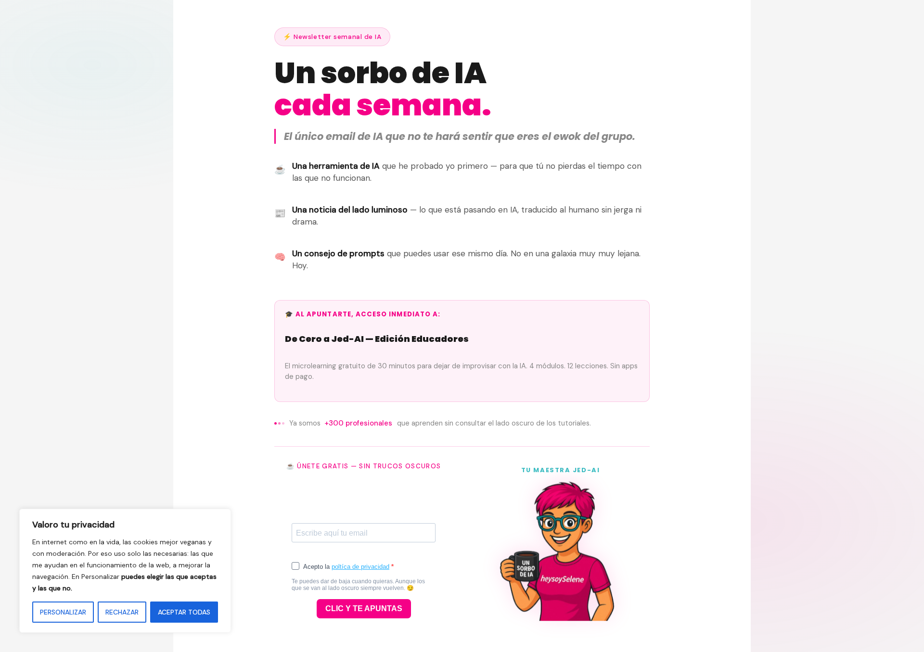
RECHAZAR (122, 612)
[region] (125, 571)
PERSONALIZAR (63, 612)
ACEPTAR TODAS (184, 612)
